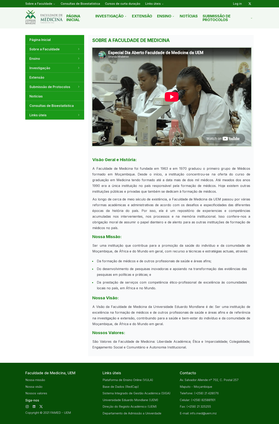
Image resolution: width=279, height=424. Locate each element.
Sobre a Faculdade (38, 3)
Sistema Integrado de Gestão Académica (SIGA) (137, 393)
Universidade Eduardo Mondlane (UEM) (130, 400)
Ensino (164, 16)
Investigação (109, 16)
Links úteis (153, 3)
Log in (237, 3)
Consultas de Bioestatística (80, 3)
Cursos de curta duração (122, 3)
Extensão (142, 16)
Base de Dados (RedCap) (121, 387)
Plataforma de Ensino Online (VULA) (128, 380)
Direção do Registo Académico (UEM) (130, 406)
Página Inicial (73, 18)
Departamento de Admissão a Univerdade (132, 413)
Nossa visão (33, 387)
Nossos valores (36, 393)
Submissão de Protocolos (217, 18)
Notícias (189, 16)
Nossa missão (35, 380)
